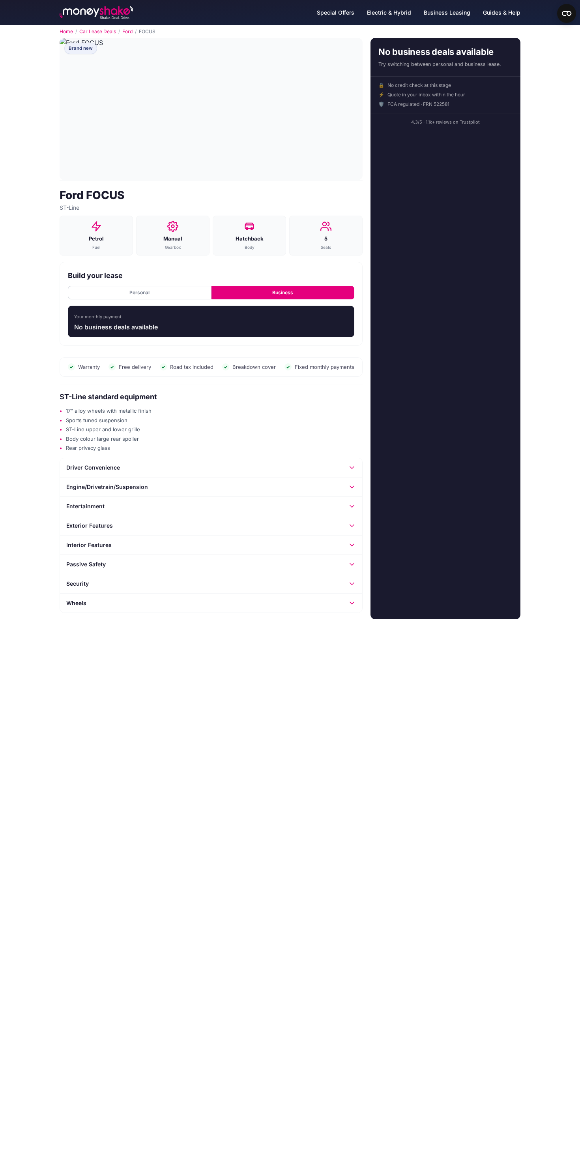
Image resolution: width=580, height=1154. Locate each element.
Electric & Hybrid (389, 12)
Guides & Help (501, 12)
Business (282, 292)
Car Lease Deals (97, 31)
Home (66, 31)
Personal (139, 292)
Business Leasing (447, 12)
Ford (127, 31)
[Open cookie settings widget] (566, 13)
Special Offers (335, 12)
